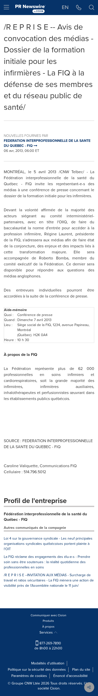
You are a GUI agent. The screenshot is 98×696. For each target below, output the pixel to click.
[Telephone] (78, 7)
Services (46, 632)
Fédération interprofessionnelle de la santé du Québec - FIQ (45, 517)
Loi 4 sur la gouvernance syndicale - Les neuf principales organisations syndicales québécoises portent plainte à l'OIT (48, 544)
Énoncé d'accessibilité (70, 675)
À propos (48, 626)
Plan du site (81, 669)
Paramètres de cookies (29, 675)
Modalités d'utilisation (47, 663)
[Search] (91, 7)
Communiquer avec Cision (48, 615)
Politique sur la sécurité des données (37, 669)
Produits (48, 621)
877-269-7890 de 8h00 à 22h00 (48, 646)
